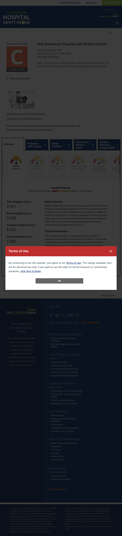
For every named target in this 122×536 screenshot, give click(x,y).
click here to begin (30, 271)
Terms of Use (73, 263)
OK (59, 281)
